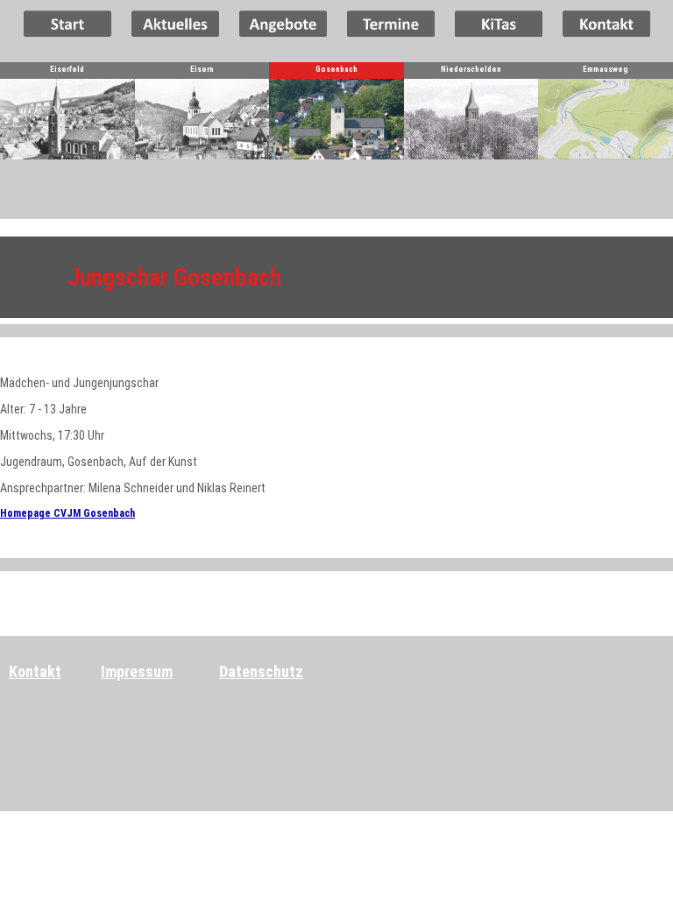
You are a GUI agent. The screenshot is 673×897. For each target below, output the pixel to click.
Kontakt (35, 671)
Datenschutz (261, 671)
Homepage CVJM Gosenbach (67, 513)
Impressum (137, 671)
